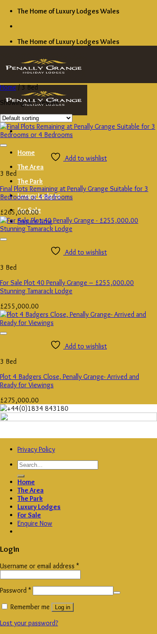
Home (26, 152)
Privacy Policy (36, 449)
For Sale (29, 515)
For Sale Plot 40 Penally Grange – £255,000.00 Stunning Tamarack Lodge (67, 286)
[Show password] (116, 592)
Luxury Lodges (39, 507)
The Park (30, 181)
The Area (30, 167)
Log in (62, 607)
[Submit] (20, 476)
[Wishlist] (3, 145)
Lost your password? (29, 623)
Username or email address (39, 566)
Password (15, 590)
